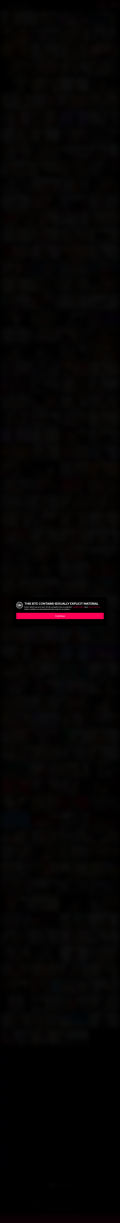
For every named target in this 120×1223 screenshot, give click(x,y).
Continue (60, 616)
